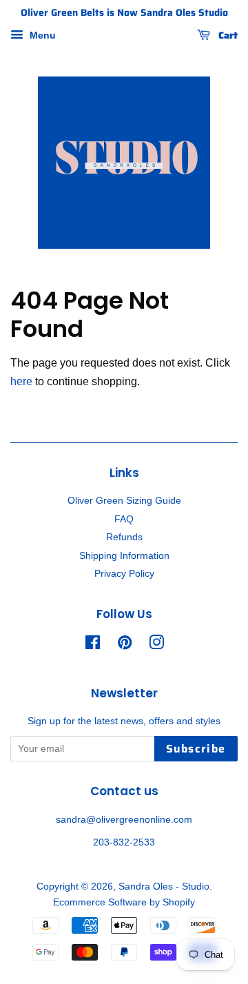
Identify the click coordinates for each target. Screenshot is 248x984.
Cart (227, 35)
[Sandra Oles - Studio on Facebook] (93, 645)
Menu (41, 35)
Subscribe (196, 748)
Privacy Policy (124, 573)
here (21, 381)
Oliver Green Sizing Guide (124, 500)
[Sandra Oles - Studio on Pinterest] (124, 645)
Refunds (124, 537)
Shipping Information (124, 556)
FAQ (124, 519)
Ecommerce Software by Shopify (124, 902)
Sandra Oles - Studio (163, 886)
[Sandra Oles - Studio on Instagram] (156, 645)
